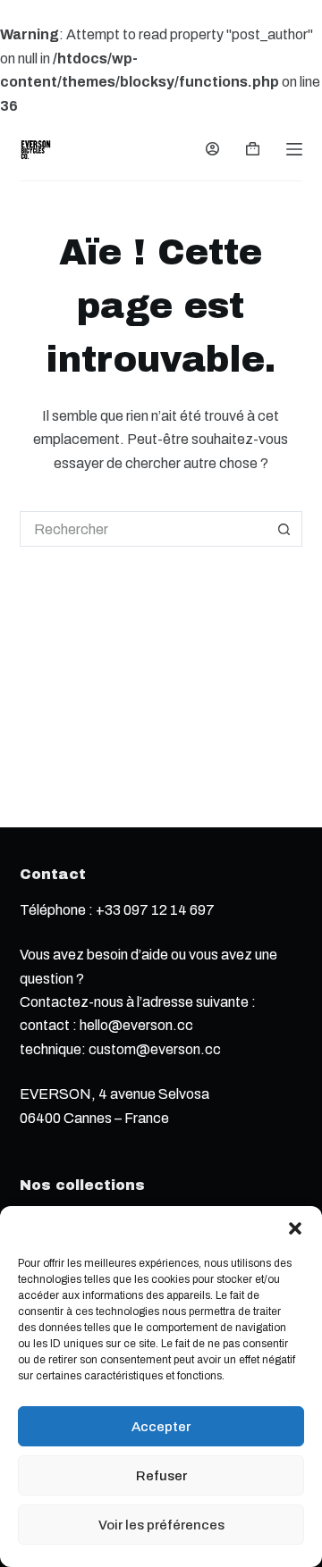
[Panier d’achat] (252, 148)
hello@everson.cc (136, 1025)
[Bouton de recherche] (284, 529)
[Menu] (294, 149)
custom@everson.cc (155, 1049)
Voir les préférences (161, 1525)
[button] (295, 1228)
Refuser (161, 1476)
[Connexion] (212, 148)
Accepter (161, 1427)
